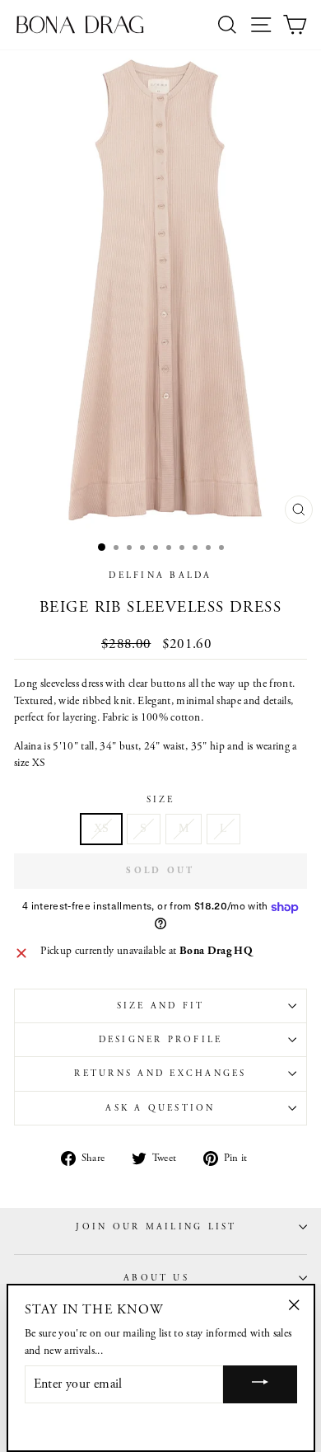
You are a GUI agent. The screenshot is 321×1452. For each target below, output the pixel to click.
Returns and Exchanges (160, 1073)
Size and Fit (161, 1006)
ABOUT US (156, 1278)
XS (101, 828)
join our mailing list (156, 1227)
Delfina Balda (160, 575)
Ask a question (160, 1108)
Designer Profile (161, 1040)
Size (161, 800)
